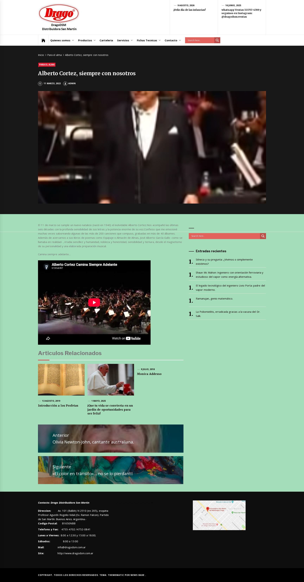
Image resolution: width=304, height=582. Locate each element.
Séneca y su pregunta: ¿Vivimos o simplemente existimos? (224, 261)
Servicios (123, 40)
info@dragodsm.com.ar (71, 547)
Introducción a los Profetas (58, 405)
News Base (138, 575)
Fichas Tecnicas (147, 40)
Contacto (171, 40)
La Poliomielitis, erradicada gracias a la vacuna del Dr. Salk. (228, 314)
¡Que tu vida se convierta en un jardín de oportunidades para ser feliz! (110, 409)
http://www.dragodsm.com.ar (75, 553)
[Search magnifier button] (217, 40)
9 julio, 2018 (148, 369)
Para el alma (47, 64)
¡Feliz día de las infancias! (189, 9)
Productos (85, 40)
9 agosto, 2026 (186, 5)
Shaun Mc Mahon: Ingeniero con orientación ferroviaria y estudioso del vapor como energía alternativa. (229, 274)
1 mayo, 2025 (98, 400)
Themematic (116, 575)
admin (72, 83)
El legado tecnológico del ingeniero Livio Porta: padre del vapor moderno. (230, 287)
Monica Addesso (149, 374)
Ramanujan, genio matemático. (214, 298)
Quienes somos (60, 40)
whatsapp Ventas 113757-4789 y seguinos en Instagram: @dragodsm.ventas (241, 13)
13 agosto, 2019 (51, 400)
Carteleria (106, 40)
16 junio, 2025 (233, 5)
